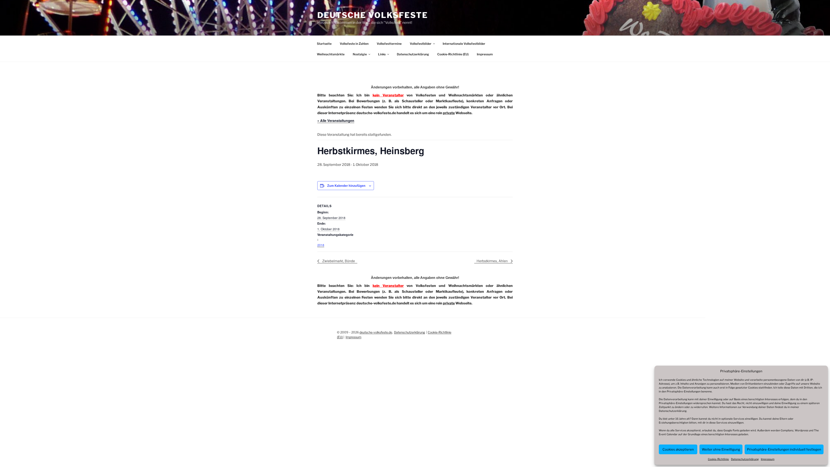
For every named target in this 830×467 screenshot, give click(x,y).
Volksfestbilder (420, 43)
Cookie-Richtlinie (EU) (453, 54)
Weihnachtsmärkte (331, 54)
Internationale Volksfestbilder (464, 43)
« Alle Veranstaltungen (335, 120)
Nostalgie (360, 54)
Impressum (767, 459)
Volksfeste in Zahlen (354, 43)
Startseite (324, 43)
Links (382, 54)
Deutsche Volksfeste (372, 15)
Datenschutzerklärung (672, 411)
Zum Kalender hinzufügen (346, 185)
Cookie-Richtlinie (718, 459)
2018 (320, 245)
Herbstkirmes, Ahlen (493, 260)
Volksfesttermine (389, 43)
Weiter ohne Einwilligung (721, 449)
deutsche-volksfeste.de (375, 332)
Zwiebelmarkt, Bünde (338, 260)
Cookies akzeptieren (678, 449)
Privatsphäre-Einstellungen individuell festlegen (784, 449)
